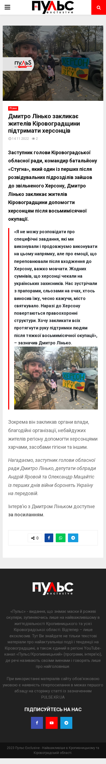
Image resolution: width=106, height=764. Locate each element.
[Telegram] (66, 723)
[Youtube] (52, 723)
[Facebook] (37, 723)
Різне (13, 108)
